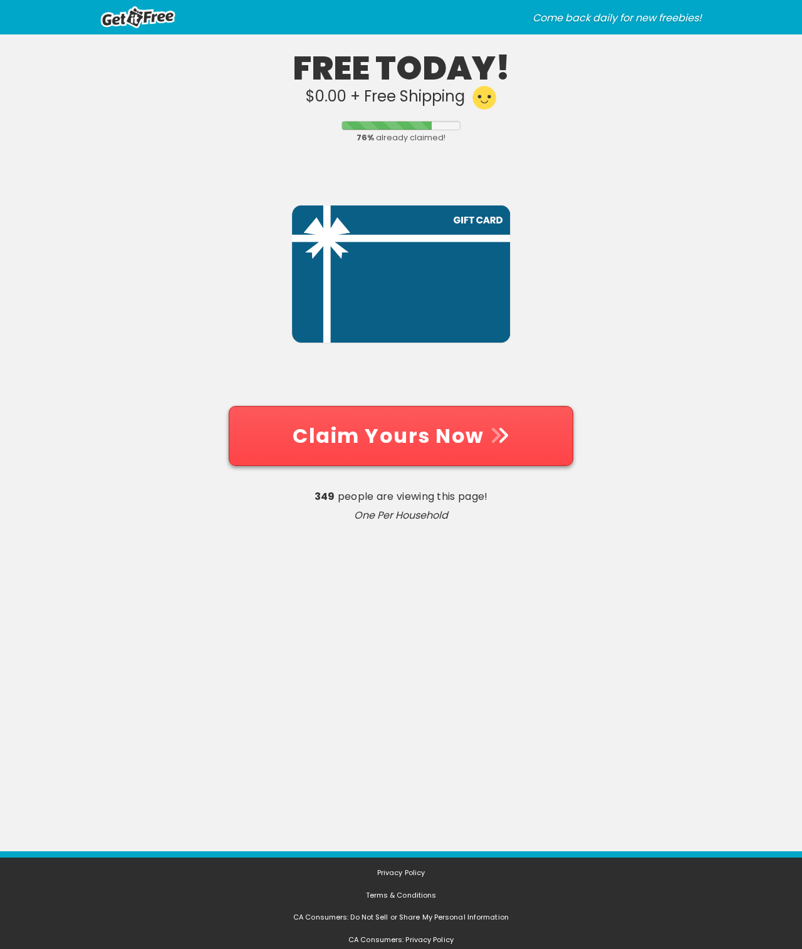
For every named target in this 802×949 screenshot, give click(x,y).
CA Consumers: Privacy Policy (401, 940)
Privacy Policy (401, 873)
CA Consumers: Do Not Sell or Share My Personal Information (401, 917)
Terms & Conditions (401, 895)
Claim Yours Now (391, 436)
